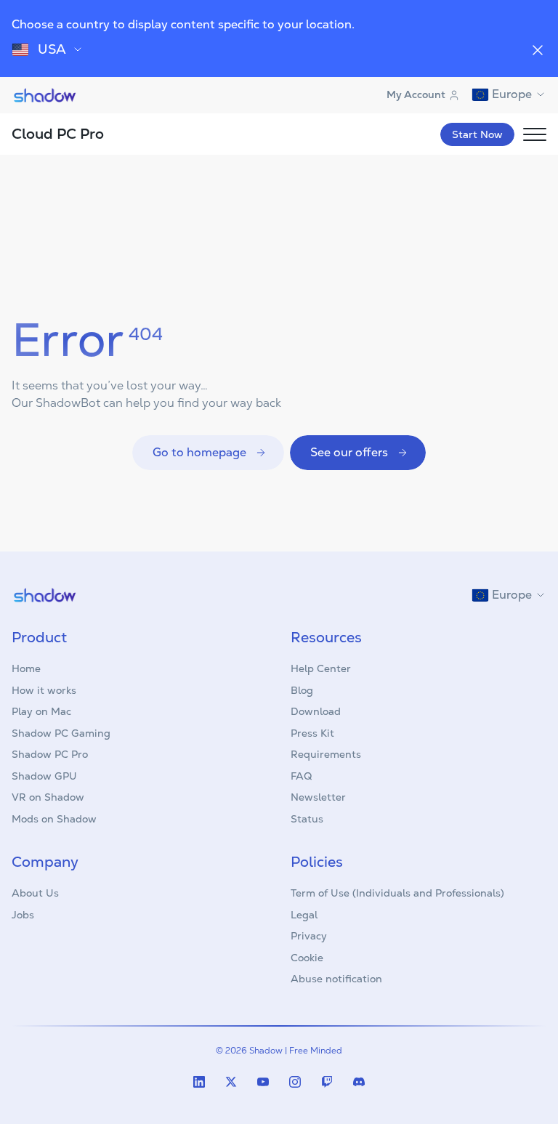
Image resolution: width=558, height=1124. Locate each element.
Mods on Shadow (54, 818)
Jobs (23, 914)
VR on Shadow (48, 797)
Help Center (321, 668)
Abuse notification (336, 978)
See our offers (349, 452)
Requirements (326, 754)
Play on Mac (41, 711)
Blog (302, 690)
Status (307, 818)
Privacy (309, 935)
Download (316, 711)
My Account (416, 94)
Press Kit (312, 733)
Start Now (477, 134)
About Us (35, 892)
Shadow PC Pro (50, 754)
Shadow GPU (44, 776)
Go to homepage (199, 452)
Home (26, 668)
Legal (304, 914)
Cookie (307, 957)
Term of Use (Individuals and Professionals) (397, 892)
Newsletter (318, 797)
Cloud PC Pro (58, 133)
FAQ (301, 776)
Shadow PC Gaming (61, 733)
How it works (44, 690)
